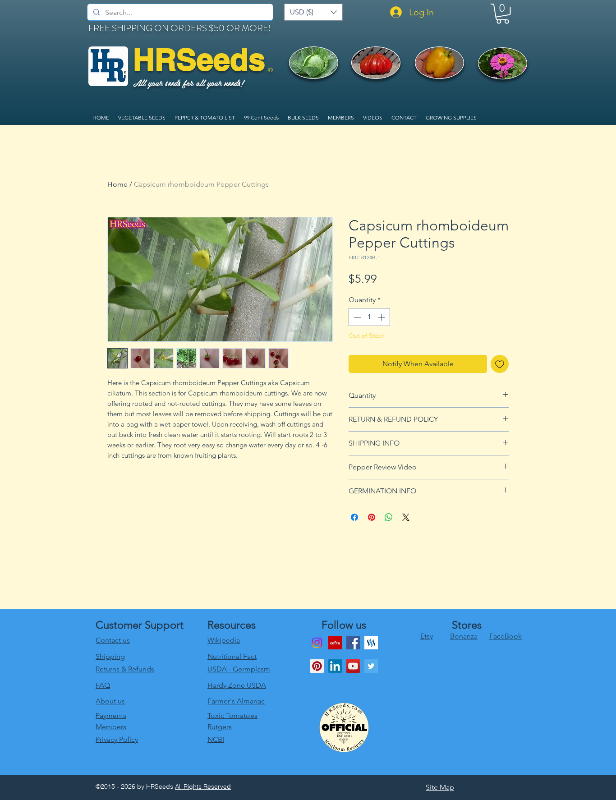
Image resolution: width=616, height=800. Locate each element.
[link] (503, 14)
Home (117, 184)
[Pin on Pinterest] (371, 517)
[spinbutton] (369, 317)
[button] (313, 12)
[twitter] (371, 666)
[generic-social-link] (371, 642)
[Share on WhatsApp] (388, 517)
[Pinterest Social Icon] (317, 666)
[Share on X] (405, 517)
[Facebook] (353, 642)
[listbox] (313, 12)
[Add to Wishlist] (500, 364)
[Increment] (382, 317)
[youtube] (353, 666)
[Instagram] (317, 642)
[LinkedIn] (335, 666)
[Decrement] (356, 317)
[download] (335, 642)
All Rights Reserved (203, 786)
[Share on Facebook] (354, 517)
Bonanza (464, 636)
